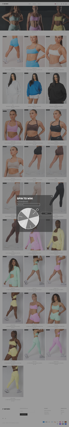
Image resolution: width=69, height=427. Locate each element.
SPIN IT (46, 213)
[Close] (51, 196)
